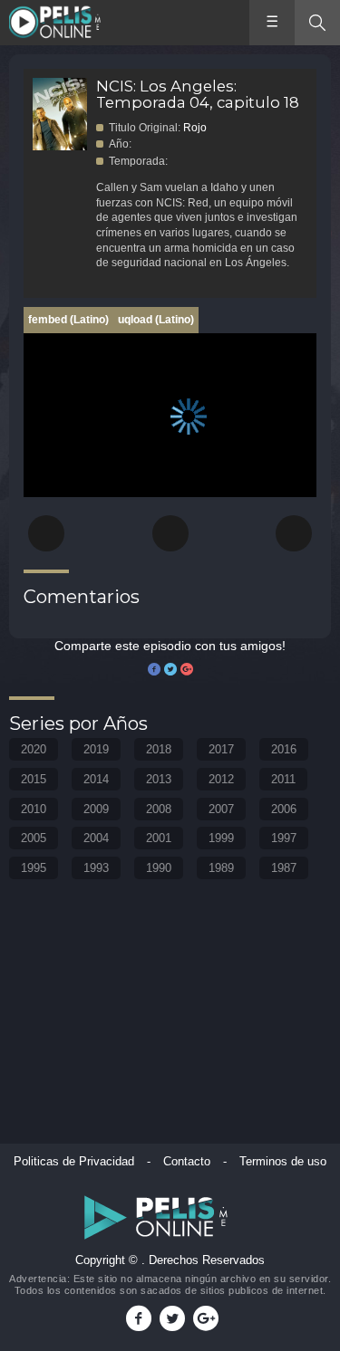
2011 (283, 779)
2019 (96, 749)
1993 (96, 868)
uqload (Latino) (156, 319)
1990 (158, 868)
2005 (33, 838)
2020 (33, 749)
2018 (158, 749)
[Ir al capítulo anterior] (46, 533)
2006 (283, 809)
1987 (283, 868)
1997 (283, 838)
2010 (33, 809)
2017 (221, 749)
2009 (96, 809)
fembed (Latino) (68, 319)
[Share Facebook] (154, 670)
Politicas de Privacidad (74, 1161)
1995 (33, 868)
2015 (33, 779)
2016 (283, 749)
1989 (221, 868)
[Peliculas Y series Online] (57, 23)
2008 (158, 809)
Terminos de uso (282, 1161)
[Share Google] (186, 670)
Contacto (186, 1161)
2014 (96, 779)
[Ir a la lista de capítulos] (170, 533)
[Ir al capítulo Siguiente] (294, 533)
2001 (158, 838)
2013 (158, 779)
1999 (221, 838)
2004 (96, 838)
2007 (221, 809)
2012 (221, 779)
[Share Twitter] (170, 670)
